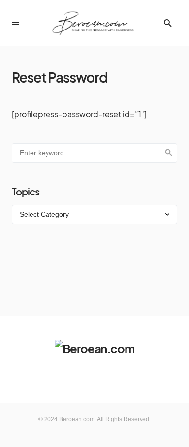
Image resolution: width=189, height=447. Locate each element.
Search (168, 153)
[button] (15, 23)
